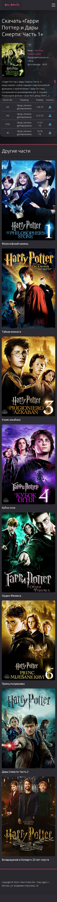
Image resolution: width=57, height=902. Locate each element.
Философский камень (15, 243)
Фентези (38, 50)
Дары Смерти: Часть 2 (15, 771)
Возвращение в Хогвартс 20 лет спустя (25, 859)
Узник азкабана (11, 419)
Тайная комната (11, 331)
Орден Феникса (11, 595)
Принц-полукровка (13, 683)
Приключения (34, 54)
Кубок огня (8, 507)
